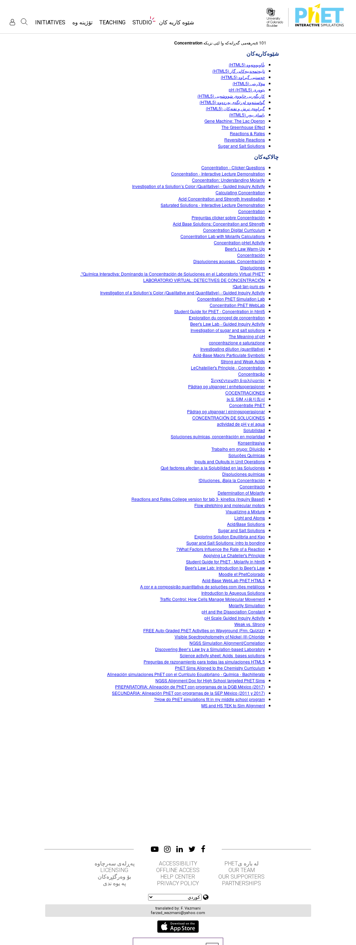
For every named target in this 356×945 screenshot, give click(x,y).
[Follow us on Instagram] (167, 849)
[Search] (24, 22)
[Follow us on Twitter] (191, 849)
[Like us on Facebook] (203, 849)
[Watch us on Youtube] (155, 849)
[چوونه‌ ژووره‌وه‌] (12, 22)
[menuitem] (176, 24)
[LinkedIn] (179, 849)
